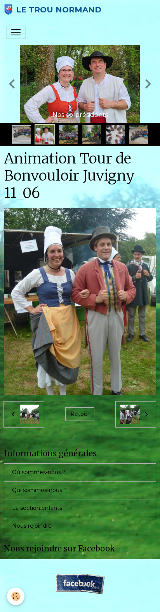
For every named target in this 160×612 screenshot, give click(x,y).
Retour (79, 413)
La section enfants (37, 507)
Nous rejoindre (32, 525)
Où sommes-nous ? (39, 472)
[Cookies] (15, 596)
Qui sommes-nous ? (39, 490)
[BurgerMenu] (16, 32)
